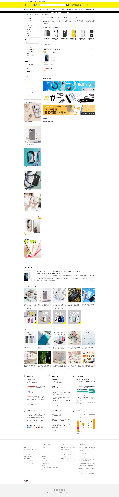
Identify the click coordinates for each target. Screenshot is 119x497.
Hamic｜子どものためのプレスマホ (67, 458)
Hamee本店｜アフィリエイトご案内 (68, 447)
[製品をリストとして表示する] (94, 49)
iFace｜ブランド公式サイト (66, 449)
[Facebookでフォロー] (54, 490)
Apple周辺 (69, 9)
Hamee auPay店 (27, 454)
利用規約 (44, 456)
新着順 (49, 49)
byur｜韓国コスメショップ (66, 456)
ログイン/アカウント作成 (76, 5)
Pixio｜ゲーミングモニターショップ (68, 460)
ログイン (44, 451)
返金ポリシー (44, 465)
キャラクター (61, 9)
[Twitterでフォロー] (57, 490)
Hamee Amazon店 (27, 451)
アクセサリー (52, 9)
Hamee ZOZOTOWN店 (28, 456)
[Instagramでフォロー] (59, 490)
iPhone (25, 9)
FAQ (43, 449)
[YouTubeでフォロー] (65, 490)
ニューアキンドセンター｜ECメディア (68, 454)
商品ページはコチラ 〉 (91, 280)
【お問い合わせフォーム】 (88, 394)
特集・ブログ (77, 9)
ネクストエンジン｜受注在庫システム (68, 451)
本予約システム (90, 386)
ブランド (44, 9)
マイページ (44, 454)
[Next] (95, 34)
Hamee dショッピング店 (28, 460)
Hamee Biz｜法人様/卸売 (28, 463)
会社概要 (44, 458)
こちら (87, 381)
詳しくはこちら (30, 404)
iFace (38, 9)
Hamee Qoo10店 (27, 458)
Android (31, 9)
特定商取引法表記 (45, 463)
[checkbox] (33, 24)
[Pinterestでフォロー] (62, 490)
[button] (47, 70)
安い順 (54, 49)
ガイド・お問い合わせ (89, 9)
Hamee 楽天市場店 (27, 447)
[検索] (67, 5)
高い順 (58, 49)
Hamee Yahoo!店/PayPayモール (30, 449)
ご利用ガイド (44, 447)
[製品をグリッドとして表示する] (91, 49)
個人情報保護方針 (45, 460)
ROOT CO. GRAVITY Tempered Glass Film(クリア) (49, 66)
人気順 (45, 49)
